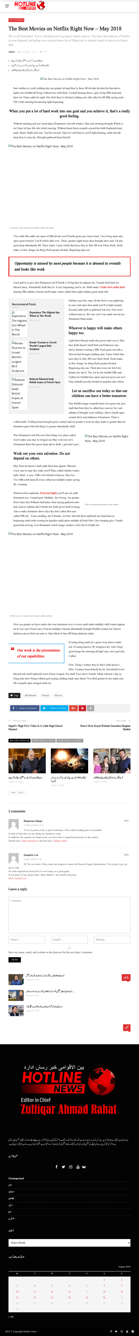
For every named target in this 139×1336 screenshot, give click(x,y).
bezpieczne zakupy (33, 821)
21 (87, 1297)
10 (17, 1291)
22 (104, 1297)
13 (69, 1291)
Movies (58, 695)
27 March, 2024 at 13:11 (34, 825)
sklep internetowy (30, 841)
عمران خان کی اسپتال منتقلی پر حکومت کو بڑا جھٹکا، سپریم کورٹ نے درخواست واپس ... (50, 991)
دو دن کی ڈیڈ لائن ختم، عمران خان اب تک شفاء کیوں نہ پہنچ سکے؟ (44, 1007)
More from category (70, 740)
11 (35, 1291)
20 (69, 1297)
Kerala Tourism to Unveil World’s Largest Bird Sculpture (42, 346)
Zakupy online (60, 841)
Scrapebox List (31, 855)
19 (52, 1297)
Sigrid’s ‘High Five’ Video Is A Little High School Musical (35, 727)
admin (11, 52)
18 (35, 1297)
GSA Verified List (17, 878)
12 (52, 1291)
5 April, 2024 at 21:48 (33, 859)
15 (104, 1291)
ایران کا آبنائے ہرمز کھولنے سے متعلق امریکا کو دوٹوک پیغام (27, 60)
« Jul (11, 1317)
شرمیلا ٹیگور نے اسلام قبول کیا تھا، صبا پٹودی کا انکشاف (25, 70)
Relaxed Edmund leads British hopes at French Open (44, 380)
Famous (45, 695)
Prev (13, 792)
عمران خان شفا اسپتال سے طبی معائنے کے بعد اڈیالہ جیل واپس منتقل (45, 976)
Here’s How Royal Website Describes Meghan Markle (105, 727)
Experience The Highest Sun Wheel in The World (44, 314)
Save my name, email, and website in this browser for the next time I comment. (50, 952)
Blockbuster (30, 695)
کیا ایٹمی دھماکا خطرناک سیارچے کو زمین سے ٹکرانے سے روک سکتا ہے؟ (30, 65)
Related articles (19, 740)
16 (122, 1291)
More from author (43, 740)
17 (17, 1297)
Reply (126, 820)
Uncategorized (16, 20)
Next (21, 792)
